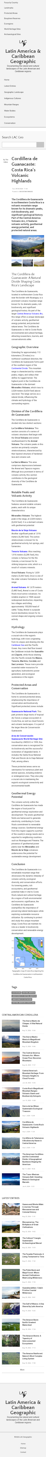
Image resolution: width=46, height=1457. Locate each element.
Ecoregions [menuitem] (8, 24)
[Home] (23, 43)
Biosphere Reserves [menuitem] (12, 18)
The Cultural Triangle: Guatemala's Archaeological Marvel (32, 1240)
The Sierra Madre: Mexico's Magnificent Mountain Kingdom (31, 1039)
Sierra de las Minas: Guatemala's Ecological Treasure (32, 1108)
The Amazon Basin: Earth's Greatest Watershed (30, 1322)
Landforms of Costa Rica (21, 999)
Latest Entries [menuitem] (10, 86)
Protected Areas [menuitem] (11, 13)
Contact (23, 1452)
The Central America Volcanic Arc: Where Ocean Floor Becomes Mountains (31, 1057)
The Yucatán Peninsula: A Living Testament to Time (33, 1255)
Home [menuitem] (6, 80)
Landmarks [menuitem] (8, 8)
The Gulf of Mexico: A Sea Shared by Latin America (33, 1305)
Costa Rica (16, 993)
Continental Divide (20, 368)
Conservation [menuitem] (9, 123)
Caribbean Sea (18, 645)
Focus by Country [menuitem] (11, 3)
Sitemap (23, 1448)
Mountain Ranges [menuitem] (11, 104)
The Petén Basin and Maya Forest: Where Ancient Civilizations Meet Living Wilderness (32, 1274)
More (22, 1370)
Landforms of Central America (24, 996)
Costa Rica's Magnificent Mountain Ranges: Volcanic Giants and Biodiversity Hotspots (32, 1092)
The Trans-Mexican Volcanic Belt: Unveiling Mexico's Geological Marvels (32, 1178)
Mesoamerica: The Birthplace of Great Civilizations (30, 1224)
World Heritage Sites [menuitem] (12, 29)
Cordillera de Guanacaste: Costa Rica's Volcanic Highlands (33, 1124)
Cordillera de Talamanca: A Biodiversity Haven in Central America (33, 1140)
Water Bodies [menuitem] (9, 111)
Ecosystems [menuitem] (9, 117)
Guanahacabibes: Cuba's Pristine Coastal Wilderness (32, 1290)
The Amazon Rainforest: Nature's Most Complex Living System (32, 1356)
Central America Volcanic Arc (30, 313)
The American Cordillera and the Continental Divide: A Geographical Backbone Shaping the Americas (32, 1159)
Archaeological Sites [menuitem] (12, 34)
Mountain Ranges (26, 191)
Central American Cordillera (23, 1003)
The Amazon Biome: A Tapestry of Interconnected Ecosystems (31, 1340)
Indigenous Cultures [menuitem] (12, 98)
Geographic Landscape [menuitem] (14, 92)
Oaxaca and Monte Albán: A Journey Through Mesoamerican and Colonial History (33, 1208)
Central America (28, 993)
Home (23, 1443)
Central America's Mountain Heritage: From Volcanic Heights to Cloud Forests (33, 1074)
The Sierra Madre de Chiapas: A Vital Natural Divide (32, 1023)
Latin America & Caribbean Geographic (23, 56)
